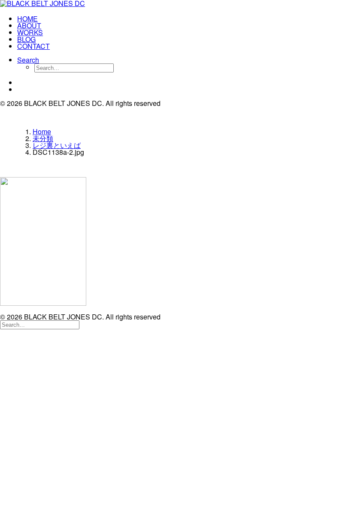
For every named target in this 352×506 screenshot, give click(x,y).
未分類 (43, 138)
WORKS (30, 32)
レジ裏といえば (57, 145)
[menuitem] (184, 18)
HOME (27, 19)
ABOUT (29, 25)
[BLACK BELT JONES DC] (176, 4)
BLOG (26, 39)
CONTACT (33, 46)
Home (42, 131)
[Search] (39, 324)
